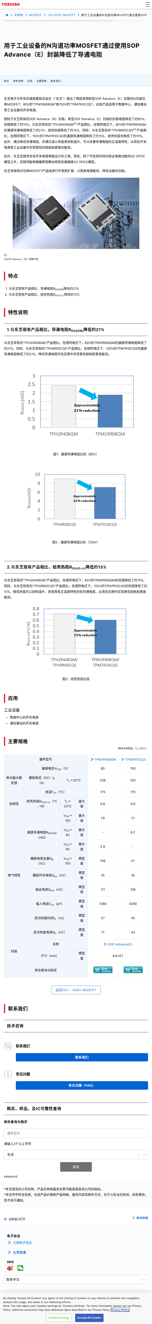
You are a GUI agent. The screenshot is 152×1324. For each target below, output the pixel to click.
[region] (76, 1308)
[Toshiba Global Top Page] (11, 4)
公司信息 (19, 1252)
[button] (147, 4)
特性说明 (18, 81)
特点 (6, 81)
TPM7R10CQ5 (135, 759)
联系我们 (56, 81)
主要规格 (41, 81)
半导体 (18, 15)
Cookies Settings (58, 1317)
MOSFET (35, 15)
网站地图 (142, 1217)
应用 (29, 81)
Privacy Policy (120, 1309)
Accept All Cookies (89, 1317)
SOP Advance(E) (120, 944)
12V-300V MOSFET (61, 15)
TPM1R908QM (105, 759)
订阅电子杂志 (22, 1243)
